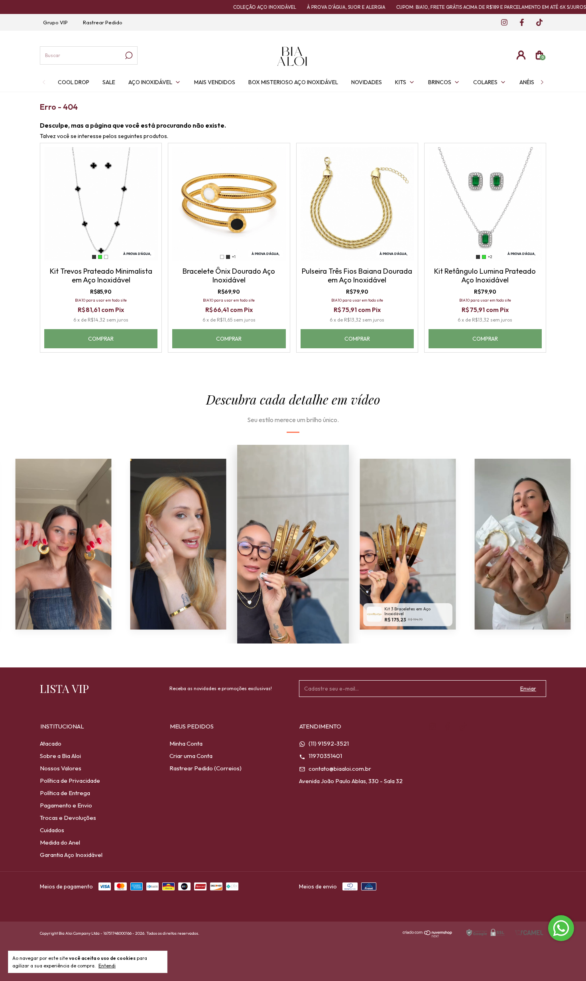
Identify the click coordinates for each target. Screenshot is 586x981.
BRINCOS (439, 82)
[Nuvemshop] (427, 935)
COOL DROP (73, 82)
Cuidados (52, 830)
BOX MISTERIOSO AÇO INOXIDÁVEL (293, 82)
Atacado (50, 743)
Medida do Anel (60, 842)
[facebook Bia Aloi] (519, 23)
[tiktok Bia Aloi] (536, 23)
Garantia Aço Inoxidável (71, 855)
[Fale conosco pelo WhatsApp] (561, 928)
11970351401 (324, 756)
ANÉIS (526, 82)
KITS (400, 82)
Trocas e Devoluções (68, 817)
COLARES (485, 82)
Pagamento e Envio (66, 805)
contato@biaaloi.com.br (339, 768)
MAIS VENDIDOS (214, 82)
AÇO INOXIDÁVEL (150, 82)
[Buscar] (128, 55)
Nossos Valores (60, 768)
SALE (108, 82)
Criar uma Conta (190, 756)
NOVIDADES (366, 82)
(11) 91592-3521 (328, 743)
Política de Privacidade (70, 780)
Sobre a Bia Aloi (60, 756)
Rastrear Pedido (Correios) (205, 768)
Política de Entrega (65, 793)
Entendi (107, 966)
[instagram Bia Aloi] (502, 23)
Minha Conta (186, 743)
